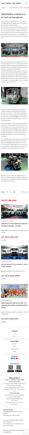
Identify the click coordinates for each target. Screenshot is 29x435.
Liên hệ (14, 351)
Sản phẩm (14, 331)
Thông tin (7, 236)
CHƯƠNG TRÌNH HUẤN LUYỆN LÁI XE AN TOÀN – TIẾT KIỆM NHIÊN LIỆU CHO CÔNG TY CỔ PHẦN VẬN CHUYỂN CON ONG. (14, 305)
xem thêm (3, 240)
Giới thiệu (14, 343)
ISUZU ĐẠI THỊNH (14, 341)
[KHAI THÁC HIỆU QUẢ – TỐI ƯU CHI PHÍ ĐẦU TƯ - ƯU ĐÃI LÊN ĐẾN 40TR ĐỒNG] (14, 252)
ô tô (14, 333)
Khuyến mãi (17, 275)
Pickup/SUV (11, 221)
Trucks (10, 261)
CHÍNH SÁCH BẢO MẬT (8, 409)
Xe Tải (14, 336)
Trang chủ (4, 7)
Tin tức (2, 236)
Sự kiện (16, 236)
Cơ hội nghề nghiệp (14, 349)
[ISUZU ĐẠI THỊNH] (11, 3)
